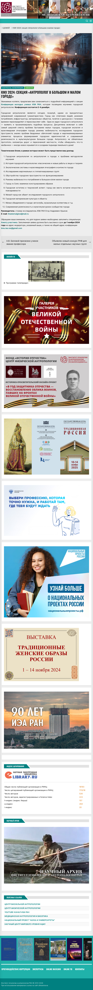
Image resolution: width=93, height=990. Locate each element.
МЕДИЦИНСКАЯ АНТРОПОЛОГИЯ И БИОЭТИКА (26, 916)
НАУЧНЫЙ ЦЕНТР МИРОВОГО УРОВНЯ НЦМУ (25, 924)
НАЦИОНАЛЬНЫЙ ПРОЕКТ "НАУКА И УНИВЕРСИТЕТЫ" (30, 920)
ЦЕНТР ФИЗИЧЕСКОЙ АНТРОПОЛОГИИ (22, 908)
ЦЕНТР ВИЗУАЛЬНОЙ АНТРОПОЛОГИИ (22, 904)
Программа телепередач (17, 283)
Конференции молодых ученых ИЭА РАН (21, 104)
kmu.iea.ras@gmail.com (11, 228)
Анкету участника (9, 222)
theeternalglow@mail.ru (18, 214)
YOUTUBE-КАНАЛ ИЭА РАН (17, 912)
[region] (46, 949)
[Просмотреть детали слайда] (8, 949)
